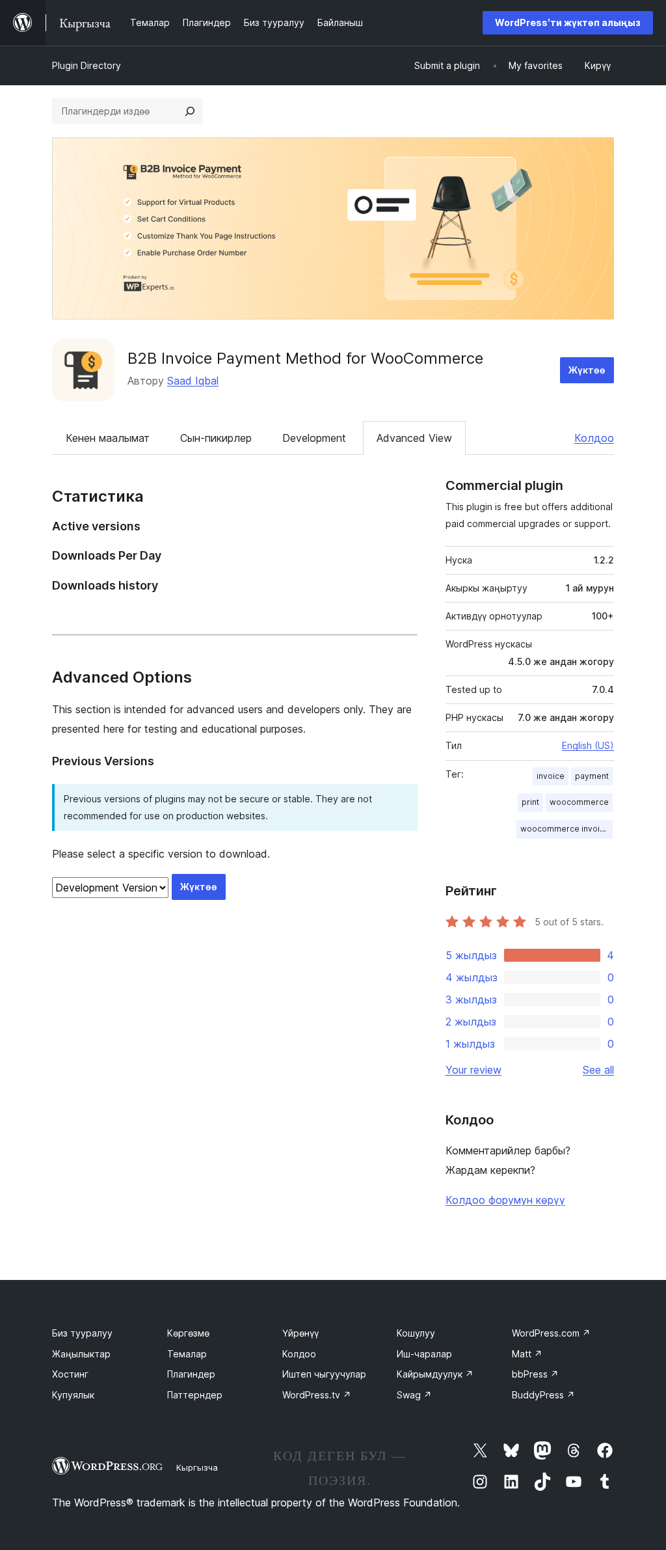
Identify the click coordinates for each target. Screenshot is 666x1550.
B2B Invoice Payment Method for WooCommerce (305, 358)
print (530, 802)
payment (592, 776)
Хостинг (70, 1374)
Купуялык (73, 1394)
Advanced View (414, 437)
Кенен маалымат (108, 437)
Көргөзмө (188, 1333)
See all (598, 1069)
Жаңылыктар (81, 1353)
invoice (551, 776)
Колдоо (594, 437)
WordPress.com (551, 1333)
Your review (473, 1069)
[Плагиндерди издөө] (190, 111)
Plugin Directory (86, 65)
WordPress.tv (316, 1394)
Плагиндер (191, 1374)
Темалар (187, 1353)
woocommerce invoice (564, 829)
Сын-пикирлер (216, 437)
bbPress (535, 1374)
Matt (527, 1353)
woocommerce (579, 802)
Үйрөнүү (300, 1333)
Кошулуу (416, 1333)
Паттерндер (194, 1394)
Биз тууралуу (82, 1333)
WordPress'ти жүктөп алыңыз (568, 22)
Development (314, 437)
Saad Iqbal (193, 380)
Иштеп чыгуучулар (324, 1374)
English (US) (588, 745)
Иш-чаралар (424, 1353)
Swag (414, 1394)
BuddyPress (543, 1394)
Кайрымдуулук (435, 1374)
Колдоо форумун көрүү (505, 1199)
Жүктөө (587, 369)
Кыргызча (197, 1467)
